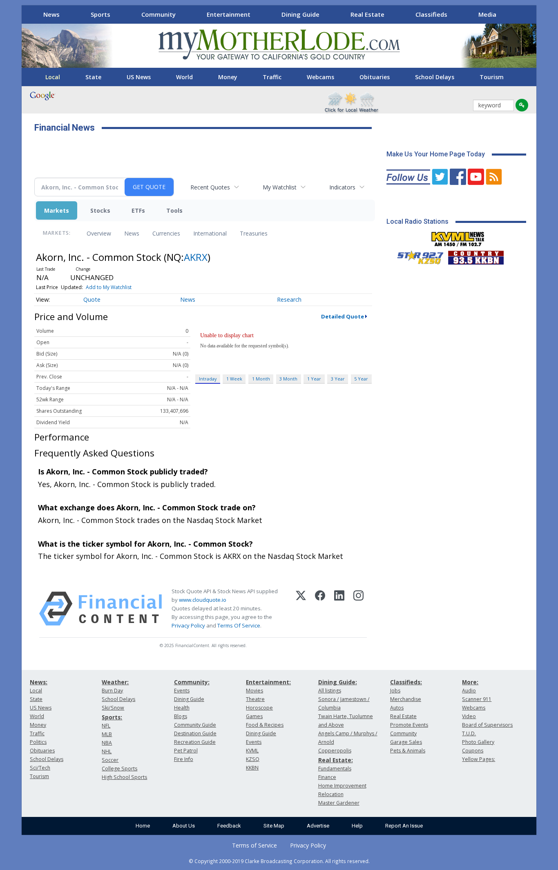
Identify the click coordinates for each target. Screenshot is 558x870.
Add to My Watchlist (109, 287)
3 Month (288, 379)
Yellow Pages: (478, 759)
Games (254, 716)
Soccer (110, 760)
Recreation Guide (195, 742)
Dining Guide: (337, 682)
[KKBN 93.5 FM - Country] (475, 255)
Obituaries (374, 77)
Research (289, 299)
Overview (99, 233)
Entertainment (228, 14)
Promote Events (409, 724)
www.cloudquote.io (202, 599)
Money (227, 77)
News (51, 14)
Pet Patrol (186, 750)
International (210, 233)
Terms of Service (254, 845)
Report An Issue (404, 826)
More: (470, 682)
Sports (100, 14)
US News (139, 77)
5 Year (361, 379)
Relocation (331, 794)
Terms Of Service (238, 625)
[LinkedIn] (339, 608)
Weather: (115, 682)
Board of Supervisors (487, 724)
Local (52, 77)
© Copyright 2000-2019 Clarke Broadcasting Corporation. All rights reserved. (279, 861)
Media (487, 14)
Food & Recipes (264, 724)
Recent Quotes (210, 187)
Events (182, 690)
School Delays (434, 77)
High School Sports (124, 777)
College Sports (119, 768)
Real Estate (367, 14)
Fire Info (183, 759)
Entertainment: (268, 682)
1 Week (234, 379)
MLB (107, 734)
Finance (327, 777)
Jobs (395, 690)
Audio (469, 690)
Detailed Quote (342, 316)
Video (469, 716)
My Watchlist (280, 187)
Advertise (318, 826)
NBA (107, 742)
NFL (106, 725)
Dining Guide (300, 14)
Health (182, 707)
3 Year (338, 379)
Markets (56, 210)
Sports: (112, 717)
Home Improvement (342, 785)
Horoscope (259, 707)
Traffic (272, 77)
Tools (174, 210)
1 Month (261, 379)
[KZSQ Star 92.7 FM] (417, 255)
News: (38, 682)
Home (143, 826)
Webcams (320, 77)
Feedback (229, 826)
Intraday (208, 379)
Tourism (492, 77)
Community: (192, 682)
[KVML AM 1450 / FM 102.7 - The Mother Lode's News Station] (457, 237)
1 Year (314, 379)
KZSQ (252, 759)
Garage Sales (406, 742)
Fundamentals (334, 768)
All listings (329, 690)
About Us (183, 826)
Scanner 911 (476, 699)
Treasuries (254, 233)
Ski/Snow (113, 707)
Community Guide (195, 724)
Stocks (100, 210)
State (93, 77)
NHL (107, 751)
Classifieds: (406, 682)
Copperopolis (334, 750)
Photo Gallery (478, 742)
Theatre (255, 699)
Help (357, 826)
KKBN (252, 767)
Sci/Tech (40, 767)
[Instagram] (358, 608)
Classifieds (431, 14)
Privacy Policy (188, 625)
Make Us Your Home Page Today (435, 154)
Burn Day (112, 690)
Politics (38, 742)
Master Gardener (338, 802)
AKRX (196, 257)
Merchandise (405, 699)
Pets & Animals (407, 750)
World (184, 77)
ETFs (138, 210)
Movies (254, 690)
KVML (252, 750)
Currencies (166, 233)
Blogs (180, 716)
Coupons (472, 750)
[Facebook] (320, 608)
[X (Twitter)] (300, 608)
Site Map (273, 826)
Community (158, 14)
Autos (397, 707)
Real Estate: (335, 760)
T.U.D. (469, 733)
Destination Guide (195, 733)
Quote (91, 299)
